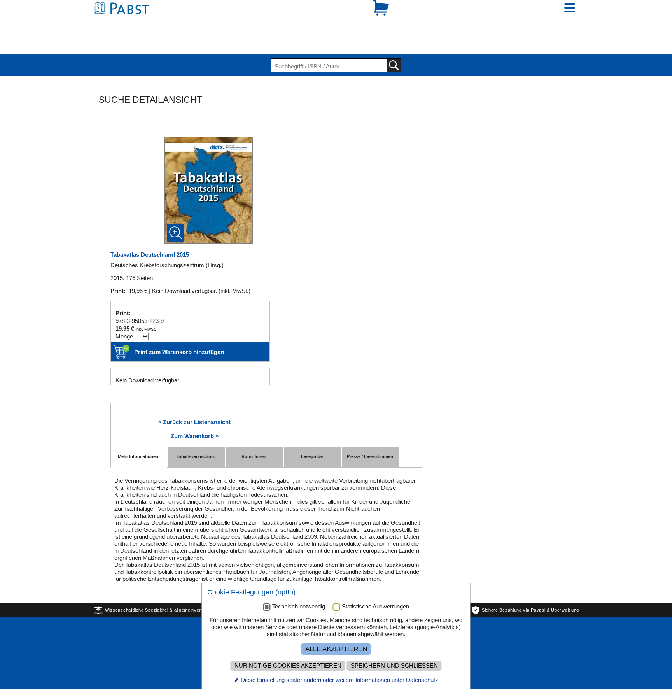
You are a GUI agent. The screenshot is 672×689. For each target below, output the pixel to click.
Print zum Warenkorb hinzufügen (179, 325)
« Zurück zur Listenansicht (194, 395)
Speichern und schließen (394, 666)
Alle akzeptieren (336, 648)
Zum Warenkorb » (195, 409)
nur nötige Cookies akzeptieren (287, 666)
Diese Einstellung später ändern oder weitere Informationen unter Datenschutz (339, 680)
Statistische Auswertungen (375, 606)
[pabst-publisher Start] (124, 22)
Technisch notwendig (298, 606)
